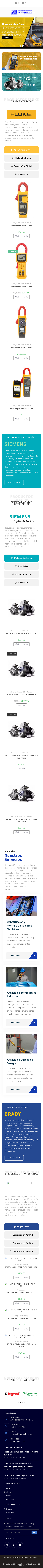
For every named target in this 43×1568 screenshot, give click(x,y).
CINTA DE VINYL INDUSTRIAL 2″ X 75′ (21, 1319)
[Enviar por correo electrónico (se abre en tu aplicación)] (26, 3)
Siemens (29, 631)
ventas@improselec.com (21, 1434)
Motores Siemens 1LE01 (18, 631)
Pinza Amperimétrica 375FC (21, 348)
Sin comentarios (21, 1457)
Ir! (34, 1532)
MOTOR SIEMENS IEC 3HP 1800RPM (21, 695)
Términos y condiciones (30, 1557)
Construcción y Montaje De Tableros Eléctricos (19, 926)
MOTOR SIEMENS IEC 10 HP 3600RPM (21, 634)
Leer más (21, 705)
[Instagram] (19, 3)
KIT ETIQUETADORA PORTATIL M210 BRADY (21, 1345)
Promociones (10, 1499)
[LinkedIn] (20, 1545)
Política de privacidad (21, 1560)
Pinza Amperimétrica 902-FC (21, 409)
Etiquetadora (23, 1264)
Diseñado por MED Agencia (29, 1564)
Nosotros (9, 1509)
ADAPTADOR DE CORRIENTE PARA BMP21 (21, 1267)
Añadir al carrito (21, 236)
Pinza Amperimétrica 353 (21, 287)
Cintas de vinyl (21, 1290)
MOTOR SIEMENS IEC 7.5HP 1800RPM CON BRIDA (21, 820)
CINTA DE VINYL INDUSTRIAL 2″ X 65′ (21, 1293)
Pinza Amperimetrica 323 (21, 226)
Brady (17, 1264)
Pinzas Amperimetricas (23, 223)
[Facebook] (16, 3)
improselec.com (18, 1441)
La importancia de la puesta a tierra (20, 1475)
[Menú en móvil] (33, 12)
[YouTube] (22, 3)
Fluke (14, 223)
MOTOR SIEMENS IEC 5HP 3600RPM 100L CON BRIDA (21, 757)
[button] (29, 64)
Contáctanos (10, 1513)
